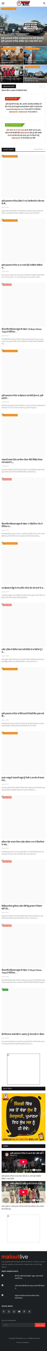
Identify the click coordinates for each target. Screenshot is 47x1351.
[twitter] (9, 1311)
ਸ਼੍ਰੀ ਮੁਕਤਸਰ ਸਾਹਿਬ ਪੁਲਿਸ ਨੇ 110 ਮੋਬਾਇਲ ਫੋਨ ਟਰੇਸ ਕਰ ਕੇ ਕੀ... (23, 202)
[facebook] (4, 1311)
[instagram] (14, 1311)
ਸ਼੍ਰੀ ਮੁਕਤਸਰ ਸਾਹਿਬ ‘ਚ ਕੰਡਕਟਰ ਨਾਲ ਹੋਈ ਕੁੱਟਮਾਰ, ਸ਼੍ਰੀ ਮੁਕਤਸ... (22, 396)
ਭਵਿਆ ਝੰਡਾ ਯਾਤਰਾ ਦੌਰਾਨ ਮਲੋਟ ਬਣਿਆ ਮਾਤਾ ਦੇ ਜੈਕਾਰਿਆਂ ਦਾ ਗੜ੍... (23, 843)
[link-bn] (23, 1069)
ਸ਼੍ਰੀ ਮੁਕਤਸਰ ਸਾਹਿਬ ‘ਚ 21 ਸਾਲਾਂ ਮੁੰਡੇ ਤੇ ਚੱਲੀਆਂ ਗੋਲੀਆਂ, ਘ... (22, 266)
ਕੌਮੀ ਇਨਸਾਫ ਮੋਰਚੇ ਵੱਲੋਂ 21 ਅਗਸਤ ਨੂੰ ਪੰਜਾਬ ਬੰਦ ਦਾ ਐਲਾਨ (23, 1034)
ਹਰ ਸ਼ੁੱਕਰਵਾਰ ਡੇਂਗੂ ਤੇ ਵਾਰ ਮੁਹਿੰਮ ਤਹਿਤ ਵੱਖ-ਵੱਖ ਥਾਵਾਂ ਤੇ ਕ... (23, 588)
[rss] (29, 1311)
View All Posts (39, 149)
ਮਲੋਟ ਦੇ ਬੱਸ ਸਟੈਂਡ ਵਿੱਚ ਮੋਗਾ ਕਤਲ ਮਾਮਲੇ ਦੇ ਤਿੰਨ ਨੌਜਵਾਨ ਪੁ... (30, 1287)
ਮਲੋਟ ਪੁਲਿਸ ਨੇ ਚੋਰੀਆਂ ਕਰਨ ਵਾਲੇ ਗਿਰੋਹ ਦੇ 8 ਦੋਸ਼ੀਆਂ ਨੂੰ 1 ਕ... (22, 650)
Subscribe (40, 1325)
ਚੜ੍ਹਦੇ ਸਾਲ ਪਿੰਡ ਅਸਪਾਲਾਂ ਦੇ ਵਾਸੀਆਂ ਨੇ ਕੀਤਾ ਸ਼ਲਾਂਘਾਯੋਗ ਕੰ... (27, 1297)
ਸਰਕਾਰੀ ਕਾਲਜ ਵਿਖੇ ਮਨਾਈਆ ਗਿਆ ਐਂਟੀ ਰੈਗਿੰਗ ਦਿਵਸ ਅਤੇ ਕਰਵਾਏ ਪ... (22, 460)
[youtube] (19, 1311)
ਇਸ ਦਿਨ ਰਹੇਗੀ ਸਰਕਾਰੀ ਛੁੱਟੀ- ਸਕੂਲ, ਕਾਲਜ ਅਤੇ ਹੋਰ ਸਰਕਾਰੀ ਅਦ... (29, 1277)
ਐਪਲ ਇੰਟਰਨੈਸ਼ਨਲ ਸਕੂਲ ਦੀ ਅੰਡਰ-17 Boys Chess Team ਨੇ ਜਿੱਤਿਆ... (22, 971)
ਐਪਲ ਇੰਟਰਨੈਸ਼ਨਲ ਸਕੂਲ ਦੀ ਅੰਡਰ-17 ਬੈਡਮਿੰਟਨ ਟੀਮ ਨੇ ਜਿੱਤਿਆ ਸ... (22, 525)
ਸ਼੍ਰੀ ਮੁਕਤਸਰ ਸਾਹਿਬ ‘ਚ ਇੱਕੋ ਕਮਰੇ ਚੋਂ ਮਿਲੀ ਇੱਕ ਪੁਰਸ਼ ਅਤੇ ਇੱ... (23, 714)
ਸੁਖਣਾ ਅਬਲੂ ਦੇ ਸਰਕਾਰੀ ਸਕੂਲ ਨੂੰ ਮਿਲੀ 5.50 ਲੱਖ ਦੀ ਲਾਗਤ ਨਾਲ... (23, 779)
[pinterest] (24, 1311)
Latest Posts (8, 150)
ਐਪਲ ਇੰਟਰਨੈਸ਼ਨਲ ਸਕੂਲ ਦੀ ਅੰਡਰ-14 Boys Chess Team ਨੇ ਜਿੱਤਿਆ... (22, 330)
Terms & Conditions (22, 1342)
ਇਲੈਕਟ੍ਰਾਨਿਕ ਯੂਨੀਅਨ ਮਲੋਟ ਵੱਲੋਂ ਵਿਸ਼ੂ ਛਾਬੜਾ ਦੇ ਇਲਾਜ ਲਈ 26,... (22, 907)
